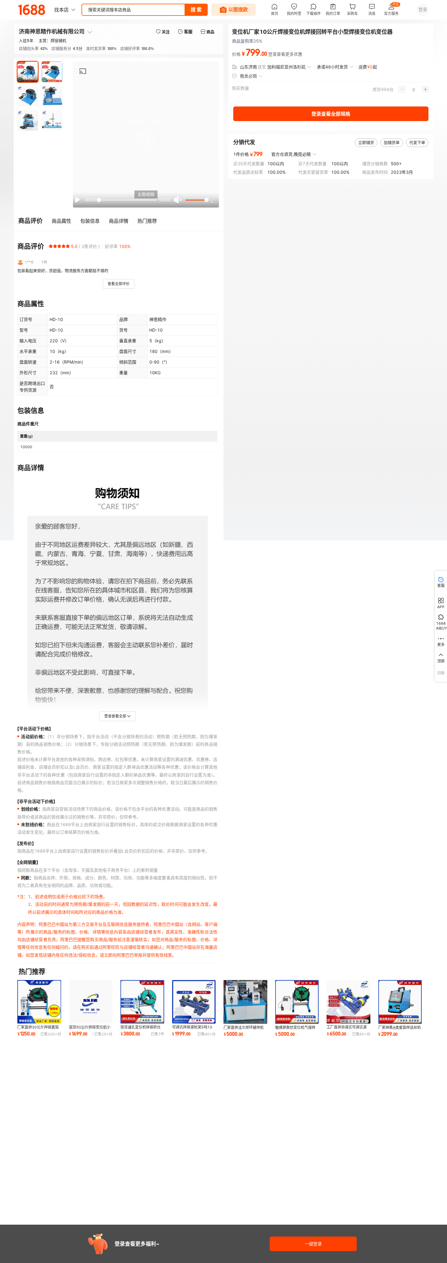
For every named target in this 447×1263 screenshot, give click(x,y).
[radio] (51, 246)
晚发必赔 (248, 76)
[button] (146, 139)
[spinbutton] (413, 89)
